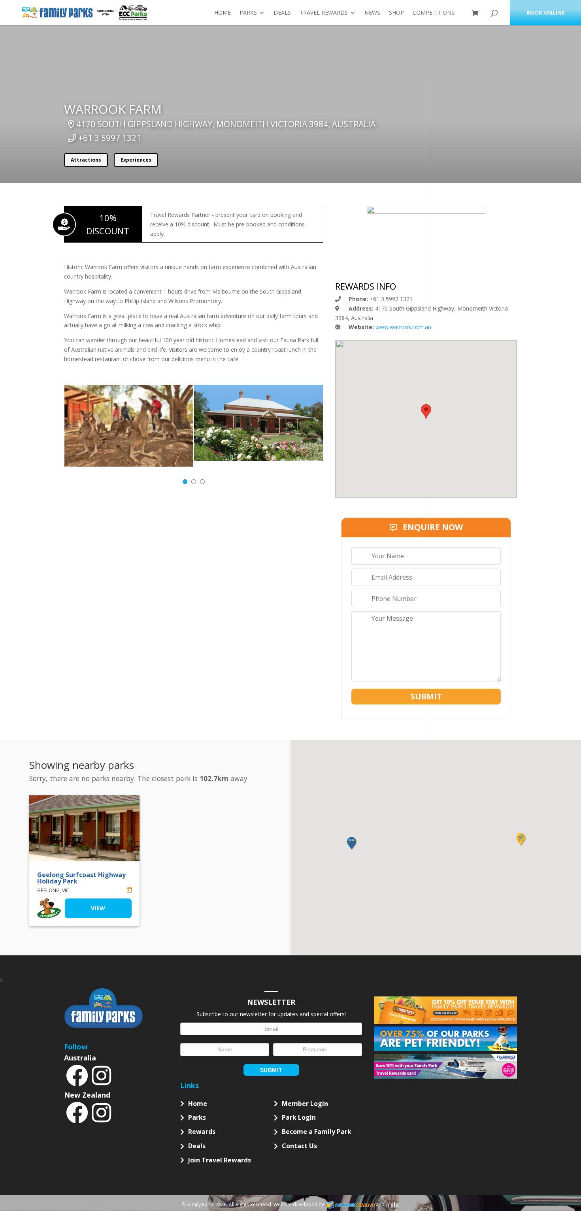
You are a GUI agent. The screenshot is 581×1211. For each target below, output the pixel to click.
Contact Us (299, 1145)
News (372, 13)
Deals (282, 13)
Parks (248, 13)
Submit (271, 1070)
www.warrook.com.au (403, 327)
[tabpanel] (129, 425)
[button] (351, 843)
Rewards (201, 1131)
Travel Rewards (324, 13)
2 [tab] (193, 481)
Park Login (299, 1117)
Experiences (136, 159)
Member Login (305, 1103)
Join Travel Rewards (219, 1160)
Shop (396, 13)
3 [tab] (202, 481)
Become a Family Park (316, 1131)
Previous (78, 384)
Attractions (86, 159)
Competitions (434, 13)
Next (309, 384)
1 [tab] (185, 481)
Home (222, 13)
